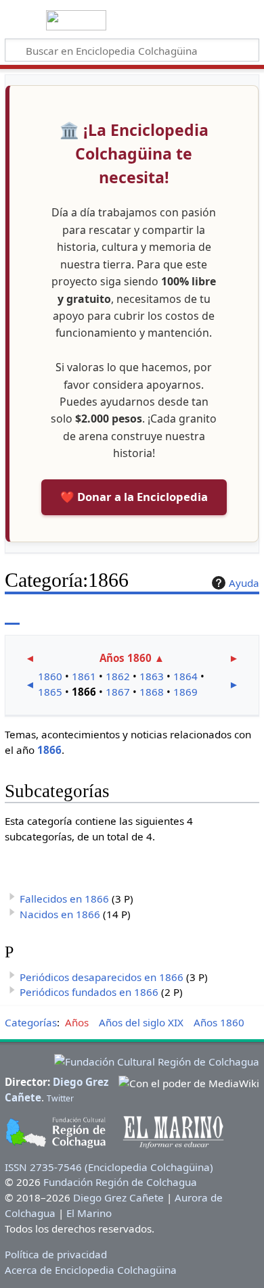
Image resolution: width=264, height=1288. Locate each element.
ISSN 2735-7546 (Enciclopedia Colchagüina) (109, 1167)
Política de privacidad (56, 1254)
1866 (49, 750)
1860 (50, 676)
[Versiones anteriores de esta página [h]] (216, 615)
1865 (50, 691)
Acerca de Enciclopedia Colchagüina (91, 1270)
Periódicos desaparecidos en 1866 (101, 977)
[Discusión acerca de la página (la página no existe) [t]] (42, 615)
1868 (151, 691)
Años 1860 (126, 658)
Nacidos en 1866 (60, 914)
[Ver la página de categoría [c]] (12, 615)
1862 (118, 676)
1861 (84, 676)
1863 (151, 676)
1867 (118, 691)
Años (77, 1022)
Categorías (31, 1022)
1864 (185, 676)
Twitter (60, 1098)
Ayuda (244, 583)
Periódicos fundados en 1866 (89, 992)
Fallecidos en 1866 (64, 898)
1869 (185, 691)
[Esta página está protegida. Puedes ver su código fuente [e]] (191, 615)
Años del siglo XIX (141, 1022)
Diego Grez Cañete (118, 1197)
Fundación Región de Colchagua (120, 1182)
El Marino (89, 1213)
